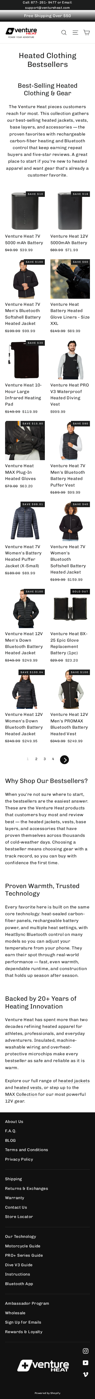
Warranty (14, 1197)
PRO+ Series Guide (24, 1255)
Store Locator (19, 1216)
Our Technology (20, 1236)
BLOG (10, 1140)
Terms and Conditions (26, 1149)
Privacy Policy (19, 1159)
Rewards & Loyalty (23, 1331)
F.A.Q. (10, 1130)
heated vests (28, 1087)
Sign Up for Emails (23, 1322)
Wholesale (15, 1312)
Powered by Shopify (48, 1393)
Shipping (13, 1178)
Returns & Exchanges (26, 1188)
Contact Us (16, 1207)
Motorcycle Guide (23, 1246)
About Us (14, 1121)
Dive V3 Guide (19, 1264)
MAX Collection (21, 1094)
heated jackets (74, 1080)
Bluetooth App (19, 1283)
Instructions (17, 1274)
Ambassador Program (27, 1303)
